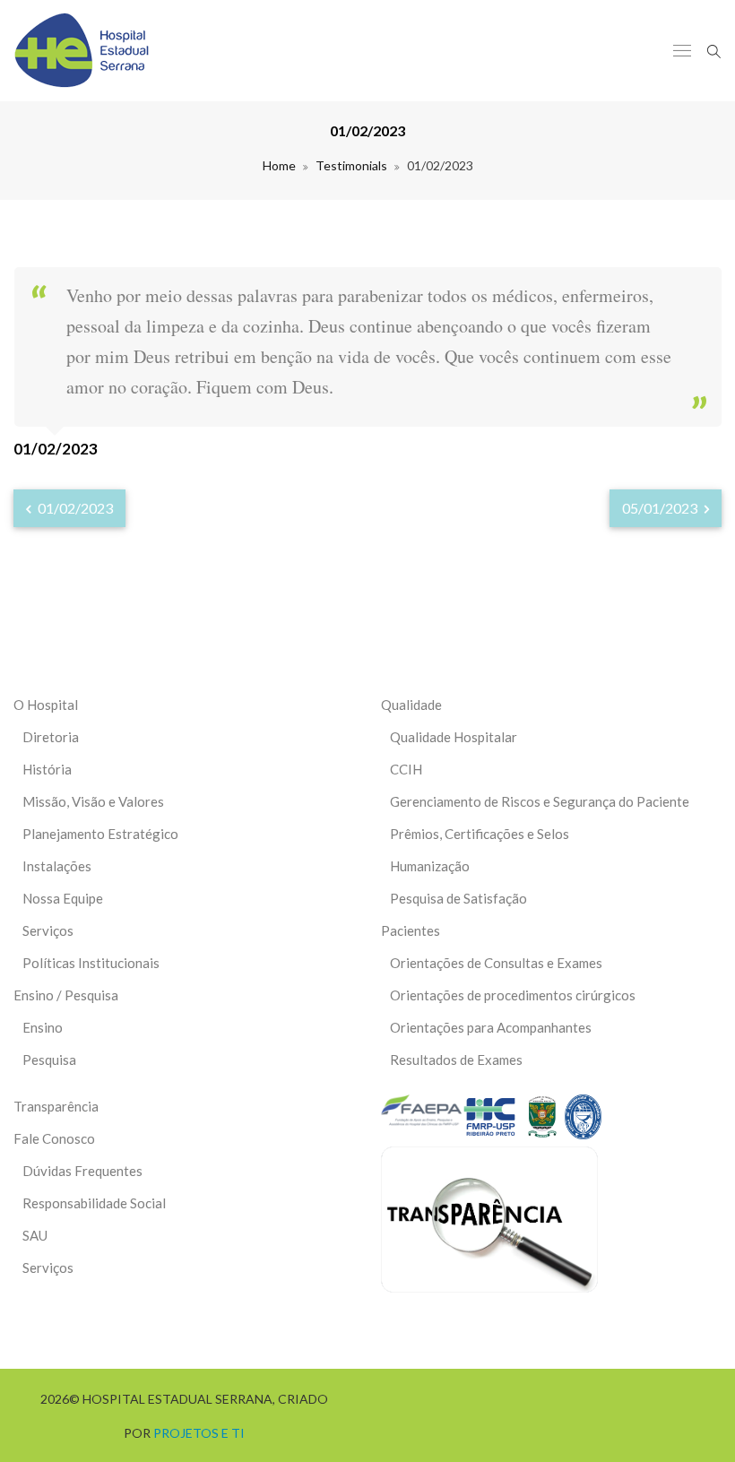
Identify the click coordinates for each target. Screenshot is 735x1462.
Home (279, 165)
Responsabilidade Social (94, 1203)
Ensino (42, 1027)
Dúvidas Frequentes (82, 1171)
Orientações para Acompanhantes (491, 1027)
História (47, 769)
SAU (35, 1235)
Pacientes (410, 930)
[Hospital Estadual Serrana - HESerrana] (81, 50)
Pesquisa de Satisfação (458, 898)
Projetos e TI (199, 1432)
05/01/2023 (661, 507)
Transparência (56, 1106)
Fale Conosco (54, 1138)
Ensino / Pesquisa (65, 995)
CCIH (406, 769)
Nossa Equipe (62, 898)
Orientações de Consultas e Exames (496, 963)
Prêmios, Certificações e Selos (479, 834)
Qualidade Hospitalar (453, 737)
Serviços (48, 930)
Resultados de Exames (456, 1059)
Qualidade (411, 704)
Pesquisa (49, 1059)
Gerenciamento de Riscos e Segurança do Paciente (539, 801)
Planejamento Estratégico (100, 834)
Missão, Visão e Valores (93, 801)
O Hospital (45, 704)
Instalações (56, 866)
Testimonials (351, 165)
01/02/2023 (74, 507)
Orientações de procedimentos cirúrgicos (513, 995)
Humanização (430, 866)
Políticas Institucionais (91, 963)
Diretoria (50, 737)
